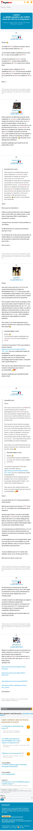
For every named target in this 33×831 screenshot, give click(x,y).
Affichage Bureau (6, 826)
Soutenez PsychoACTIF (17, 817)
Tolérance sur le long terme (11, 753)
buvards (11, 516)
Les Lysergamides (8, 774)
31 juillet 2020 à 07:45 (16, 394)
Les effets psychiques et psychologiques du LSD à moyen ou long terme (11, 741)
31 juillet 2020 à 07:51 (16, 584)
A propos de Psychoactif (17, 826)
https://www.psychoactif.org (8, 820)
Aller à (2, 795)
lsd (7, 131)
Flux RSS (21, 827)
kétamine (18, 59)
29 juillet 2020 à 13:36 (16, 114)
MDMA (23, 69)
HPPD (11, 46)
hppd (4, 73)
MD (16, 500)
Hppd (13, 71)
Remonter (4, 709)
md (28, 121)
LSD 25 (9, 7)
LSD (21, 48)
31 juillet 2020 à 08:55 (16, 647)
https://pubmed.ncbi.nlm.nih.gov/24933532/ (14, 681)
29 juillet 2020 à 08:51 (16, 39)
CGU (10, 827)
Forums (3, 7)
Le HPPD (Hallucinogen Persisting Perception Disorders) (14, 765)
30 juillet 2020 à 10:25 (16, 163)
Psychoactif (4, 789)
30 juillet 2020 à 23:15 (16, 280)
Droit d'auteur (5, 819)
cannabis (13, 119)
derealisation (24, 127)
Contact (15, 827)
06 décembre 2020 (24, 745)
